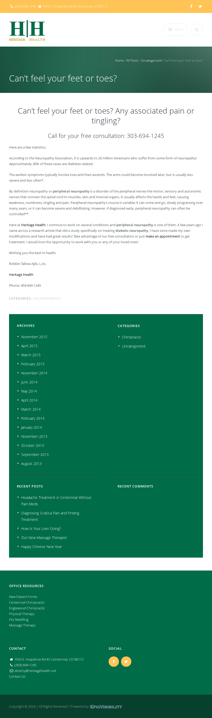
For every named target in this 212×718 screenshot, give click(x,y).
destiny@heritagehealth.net (35, 670)
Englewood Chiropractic (27, 608)
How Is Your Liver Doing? (41, 528)
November (34, 336)
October (32, 445)
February (32, 363)
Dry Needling (18, 619)
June (29, 382)
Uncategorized (151, 60)
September (35, 454)
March (31, 354)
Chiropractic (131, 337)
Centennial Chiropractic (26, 602)
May (29, 391)
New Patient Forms (23, 596)
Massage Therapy (22, 625)
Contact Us (17, 676)
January (31, 427)
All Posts (132, 60)
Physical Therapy (21, 613)
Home (119, 60)
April (29, 345)
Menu (178, 29)
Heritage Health (33, 225)
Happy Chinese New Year (41, 546)
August (31, 463)
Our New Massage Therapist (44, 537)
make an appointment (163, 236)
